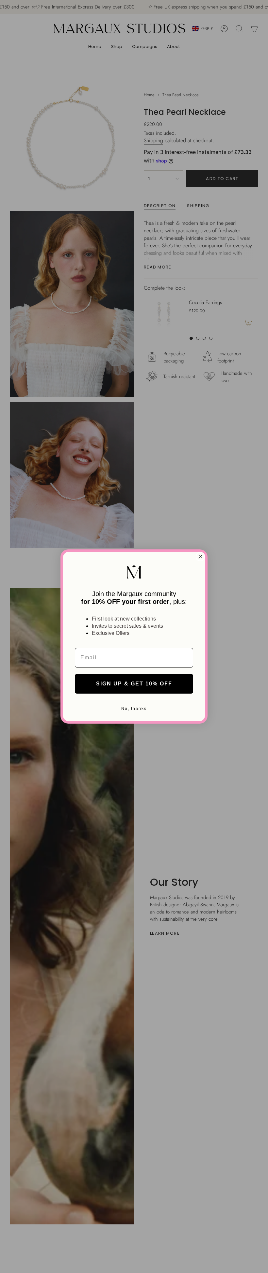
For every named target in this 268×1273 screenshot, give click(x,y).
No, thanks (134, 708)
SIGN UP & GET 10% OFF (134, 683)
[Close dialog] (200, 556)
